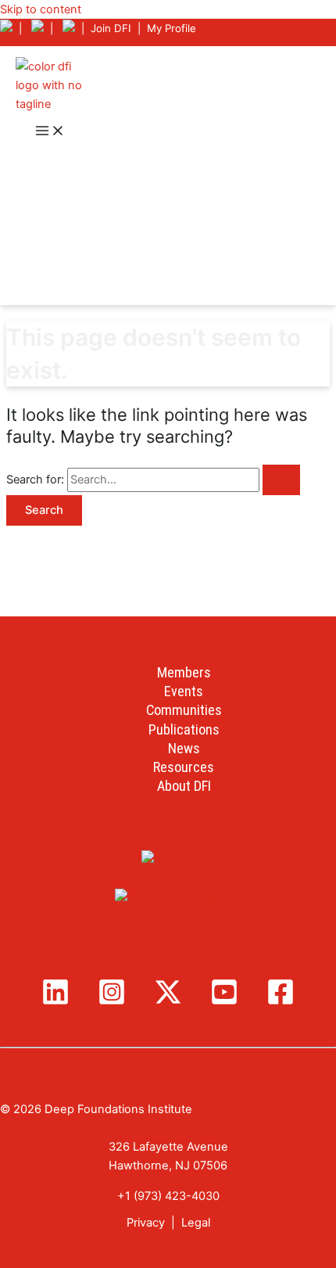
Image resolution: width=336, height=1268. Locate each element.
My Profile (171, 28)
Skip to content (40, 9)
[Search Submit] (281, 480)
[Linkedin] (55, 1002)
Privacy (146, 1223)
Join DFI (111, 28)
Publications (184, 729)
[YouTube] (224, 1002)
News (184, 748)
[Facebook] (280, 1002)
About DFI (184, 786)
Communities (184, 710)
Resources (183, 767)
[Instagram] (112, 1002)
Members (184, 672)
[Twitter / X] (168, 1002)
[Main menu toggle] (50, 131)
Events (183, 691)
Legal (195, 1223)
